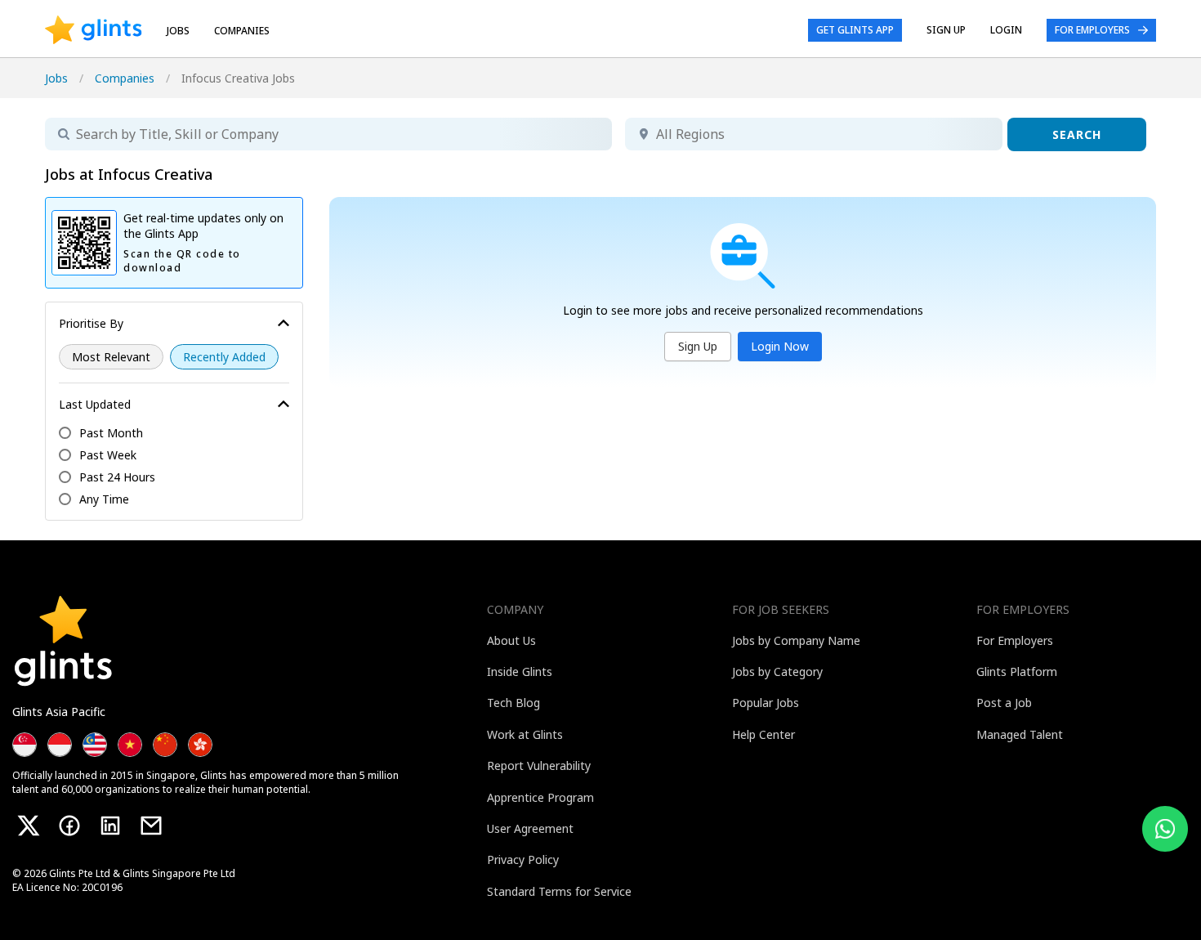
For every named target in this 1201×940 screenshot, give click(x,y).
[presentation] (93, 30)
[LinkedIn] (110, 825)
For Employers (1092, 30)
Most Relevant (111, 357)
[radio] (111, 356)
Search (1076, 134)
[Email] (151, 825)
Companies (124, 78)
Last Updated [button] (95, 404)
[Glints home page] (93, 30)
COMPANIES (242, 31)
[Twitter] (28, 825)
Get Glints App (855, 30)
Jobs (178, 31)
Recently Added (224, 357)
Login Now (780, 346)
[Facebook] (69, 825)
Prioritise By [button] (91, 323)
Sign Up (697, 346)
